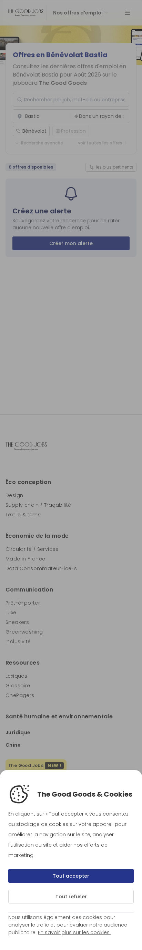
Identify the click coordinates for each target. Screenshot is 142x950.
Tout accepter (71, 875)
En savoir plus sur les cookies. (74, 932)
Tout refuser (71, 896)
